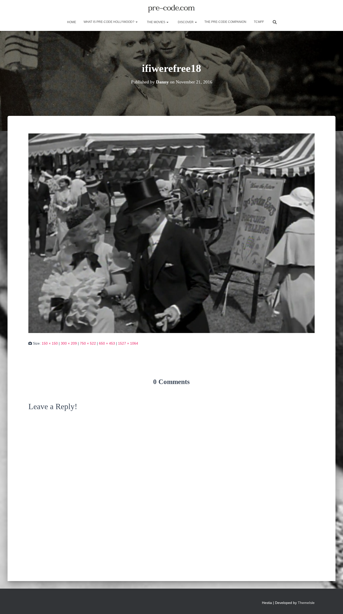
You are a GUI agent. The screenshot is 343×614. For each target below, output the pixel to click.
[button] (136, 22)
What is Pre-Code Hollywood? (109, 22)
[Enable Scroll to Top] (333, 604)
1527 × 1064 (128, 343)
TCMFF (259, 22)
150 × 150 (50, 343)
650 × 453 (107, 343)
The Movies (156, 22)
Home (71, 22)
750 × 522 (88, 343)
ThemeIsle (306, 603)
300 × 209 (69, 343)
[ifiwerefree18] (171, 233)
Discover (185, 22)
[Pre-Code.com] (171, 9)
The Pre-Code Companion (225, 22)
